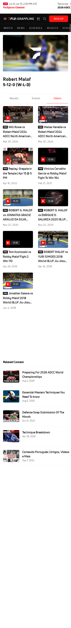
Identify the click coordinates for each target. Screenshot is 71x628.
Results (14, 98)
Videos (57, 98)
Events (36, 98)
